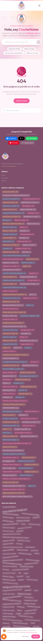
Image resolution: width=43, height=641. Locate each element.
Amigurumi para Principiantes (13, 213)
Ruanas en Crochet (9, 447)
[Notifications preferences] (4, 636)
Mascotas (36, 626)
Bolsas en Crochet (24, 593)
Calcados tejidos (9, 238)
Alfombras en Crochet (10, 206)
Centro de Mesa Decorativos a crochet (16, 255)
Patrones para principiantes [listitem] (13, 53)
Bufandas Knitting (26, 234)
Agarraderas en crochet (29, 202)
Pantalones (7, 397)
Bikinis (23, 524)
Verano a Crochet (26, 475)
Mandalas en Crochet (10, 365)
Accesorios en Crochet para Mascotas (15, 195)
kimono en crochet (8, 610)
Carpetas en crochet (10, 252)
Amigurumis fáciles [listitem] (14, 49)
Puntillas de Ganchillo (22, 429)
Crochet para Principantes (29, 284)
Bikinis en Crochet (21, 220)
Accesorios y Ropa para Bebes (12, 597)
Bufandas (28, 591)
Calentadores (8, 241)
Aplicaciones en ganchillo (10, 524)
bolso (36, 590)
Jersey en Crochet (9, 344)
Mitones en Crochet (22, 379)
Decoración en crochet (11, 298)
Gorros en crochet (10, 330)
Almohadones (28, 206)
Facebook (12, 138)
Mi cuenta (5, 178)
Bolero (20, 610)
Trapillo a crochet (31, 471)
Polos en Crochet (9, 415)
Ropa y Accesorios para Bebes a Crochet (16, 443)
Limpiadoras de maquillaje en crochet (15, 354)
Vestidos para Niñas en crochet (13, 486)
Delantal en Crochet (30, 298)
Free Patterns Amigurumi (15, 510)
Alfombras (20, 531)
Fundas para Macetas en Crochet (14, 326)
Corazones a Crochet (9, 553)
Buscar (4, 181)
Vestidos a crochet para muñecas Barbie (16, 478)
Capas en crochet (29, 245)
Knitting (28, 347)
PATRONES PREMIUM (10, 408)
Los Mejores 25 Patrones (32, 620)
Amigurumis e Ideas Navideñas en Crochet (15, 537)
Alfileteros (6, 623)
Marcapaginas (30, 547)
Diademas (36, 518)
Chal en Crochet (8, 517)
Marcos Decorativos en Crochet (12, 619)
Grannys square (27, 330)
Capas (33, 623)
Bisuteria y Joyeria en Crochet (13, 223)
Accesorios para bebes (11, 199)
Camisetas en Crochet (11, 245)
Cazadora (20, 576)
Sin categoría (8, 461)
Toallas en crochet (31, 464)
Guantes (21, 579)
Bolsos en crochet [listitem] (32, 53)
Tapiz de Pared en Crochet (12, 464)
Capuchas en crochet (31, 563)
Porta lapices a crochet (29, 418)
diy (20, 573)
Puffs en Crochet (28, 425)
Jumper (6, 347)
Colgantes (33, 273)
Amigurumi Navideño (27, 209)
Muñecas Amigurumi (28, 386)
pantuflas (20, 397)
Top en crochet (9, 468)
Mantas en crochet (27, 372)
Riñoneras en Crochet (10, 440)
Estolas (29, 305)
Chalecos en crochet (10, 262)
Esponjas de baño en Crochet (12, 305)
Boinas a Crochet (32, 579)
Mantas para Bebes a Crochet (12, 563)
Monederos (18, 383)
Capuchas (7, 248)
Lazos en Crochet (9, 351)
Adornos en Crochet (10, 202)
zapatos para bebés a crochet (13, 493)
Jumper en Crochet (8, 593)
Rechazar (25, 636)
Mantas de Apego (9, 372)
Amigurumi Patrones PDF (19, 623)
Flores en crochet (9, 316)
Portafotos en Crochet (10, 422)
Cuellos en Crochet (9, 291)
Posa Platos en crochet (30, 422)
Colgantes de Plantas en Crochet (12, 547)
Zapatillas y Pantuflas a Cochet (13, 489)
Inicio (3, 175)
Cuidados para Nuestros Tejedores (14, 294)
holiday (18, 613)
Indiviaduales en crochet (28, 340)
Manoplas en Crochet (29, 365)
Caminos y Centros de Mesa (30, 514)
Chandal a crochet (28, 262)
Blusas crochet (33, 223)
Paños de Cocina (25, 393)
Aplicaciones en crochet (11, 216)
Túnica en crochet (9, 475)
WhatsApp (33, 138)
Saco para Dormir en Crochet (13, 450)
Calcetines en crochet (32, 560)
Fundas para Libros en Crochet (13, 323)
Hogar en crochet (9, 337)
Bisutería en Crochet (9, 580)
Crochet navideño (9, 284)
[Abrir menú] (39, 6)
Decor (32, 294)
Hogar (26, 573)
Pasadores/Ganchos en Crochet (13, 404)
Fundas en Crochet (10, 319)
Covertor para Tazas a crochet (13, 280)
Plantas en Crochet (31, 411)
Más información (31, 632)
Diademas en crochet (10, 301)
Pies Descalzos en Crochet (12, 411)
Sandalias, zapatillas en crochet (13, 454)
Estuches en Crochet (10, 308)
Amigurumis (33, 213)
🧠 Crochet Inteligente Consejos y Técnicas (17, 496)
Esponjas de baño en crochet (11, 534)
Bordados (24, 231)
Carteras (26, 252)
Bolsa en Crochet (9, 231)
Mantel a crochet (9, 376)
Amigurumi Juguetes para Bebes (13, 560)
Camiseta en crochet (9, 573)
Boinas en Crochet (9, 227)
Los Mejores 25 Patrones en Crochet (15, 362)
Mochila (6, 383)
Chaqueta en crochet (30, 600)
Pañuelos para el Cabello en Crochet (15, 401)
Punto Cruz (7, 432)
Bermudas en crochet (23, 517)
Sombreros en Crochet (26, 461)
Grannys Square (8, 521)
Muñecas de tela (9, 390)
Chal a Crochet (32, 259)
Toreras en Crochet (25, 468)
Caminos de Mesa (24, 241)
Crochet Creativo (34, 280)
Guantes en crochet (10, 333)
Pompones (23, 415)
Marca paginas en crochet (28, 376)
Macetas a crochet (8, 540)
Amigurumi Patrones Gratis (16, 586)
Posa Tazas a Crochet (11, 425)
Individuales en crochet (26, 616)
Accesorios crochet (10, 192)
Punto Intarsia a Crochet (23, 432)
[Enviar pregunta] (38, 42)
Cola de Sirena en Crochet (11, 269)
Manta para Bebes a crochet (13, 369)
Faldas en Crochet (29, 604)
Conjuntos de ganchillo (28, 277)
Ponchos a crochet (10, 418)
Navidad (22, 390)
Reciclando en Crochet (29, 436)
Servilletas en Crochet (10, 457)
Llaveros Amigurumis (10, 358)
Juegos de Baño (26, 344)
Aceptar (35, 636)
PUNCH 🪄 (7, 429)
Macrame (34, 362)
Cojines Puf (20, 607)
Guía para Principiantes (10, 566)
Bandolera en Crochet (24, 527)
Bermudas (7, 220)
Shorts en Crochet (28, 457)
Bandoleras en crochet (31, 216)
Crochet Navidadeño (9, 507)
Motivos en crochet (10, 386)
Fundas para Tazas (30, 610)
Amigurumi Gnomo (9, 209)
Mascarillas (7, 379)
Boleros (23, 227)
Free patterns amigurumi (29, 316)
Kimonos (17, 347)
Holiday (23, 337)
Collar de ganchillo (9, 277)
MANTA (37, 553)
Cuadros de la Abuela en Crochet (14, 287)
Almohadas (6, 626)
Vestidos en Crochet (10, 482)
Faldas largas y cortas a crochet (14, 312)
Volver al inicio (21, 101)
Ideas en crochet (9, 340)
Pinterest (15, 143)
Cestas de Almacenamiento (21, 626)
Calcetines (23, 238)
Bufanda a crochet (9, 234)
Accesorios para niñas (31, 199)
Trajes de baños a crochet (12, 471)
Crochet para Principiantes (20, 570)
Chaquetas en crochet (11, 266)
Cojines (26, 266)
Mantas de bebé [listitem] (29, 49)
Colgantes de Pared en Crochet (12, 590)
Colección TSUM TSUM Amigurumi (14, 273)
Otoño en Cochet (9, 393)
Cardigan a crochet (22, 248)
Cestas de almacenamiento (12, 259)
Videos (31, 486)
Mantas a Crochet (23, 521)
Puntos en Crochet (10, 436)
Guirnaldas (25, 333)
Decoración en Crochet (10, 556)
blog (27, 576)
